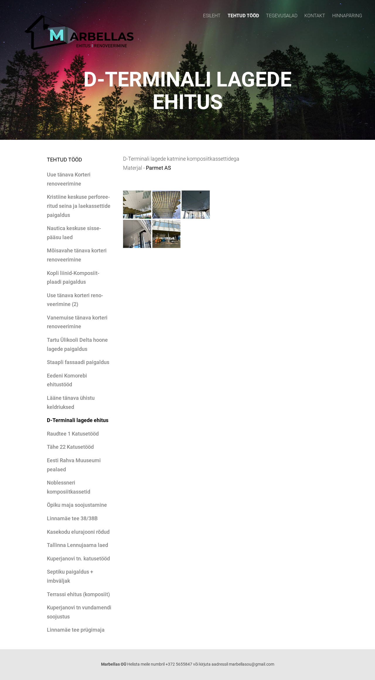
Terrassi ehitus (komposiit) (78, 594)
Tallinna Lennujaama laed (77, 545)
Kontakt (314, 15)
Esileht (212, 15)
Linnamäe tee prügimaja (76, 630)
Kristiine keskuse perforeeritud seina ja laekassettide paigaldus (78, 206)
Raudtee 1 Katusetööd (73, 434)
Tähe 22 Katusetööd (70, 447)
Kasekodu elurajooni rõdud (78, 532)
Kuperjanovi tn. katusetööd (78, 558)
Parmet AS (158, 168)
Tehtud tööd (243, 15)
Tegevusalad (281, 15)
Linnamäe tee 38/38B (72, 518)
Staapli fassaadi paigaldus (78, 362)
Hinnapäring (347, 15)
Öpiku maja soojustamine (77, 505)
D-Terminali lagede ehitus (77, 420)
